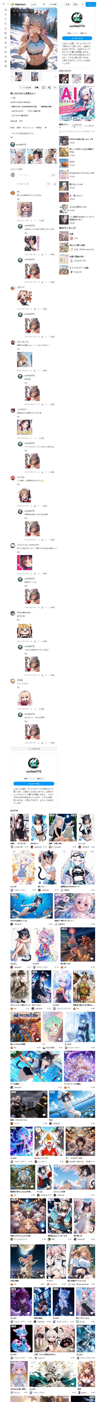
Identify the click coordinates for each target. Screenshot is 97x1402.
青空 (21, 121)
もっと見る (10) (34, 749)
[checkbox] (18, 184)
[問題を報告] (35, 220)
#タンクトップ (28, 127)
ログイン (91, 4)
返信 (42, 221)
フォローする (34, 783)
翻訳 (11, 137)
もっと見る (88, 126)
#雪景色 (39, 127)
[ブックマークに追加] (43, 87)
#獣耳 (19, 127)
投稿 (75, 4)
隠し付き (23, 184)
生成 (67, 4)
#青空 (12, 127)
